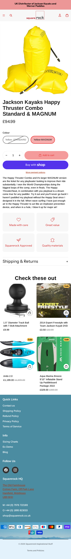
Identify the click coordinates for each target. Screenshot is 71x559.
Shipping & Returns (20, 261)
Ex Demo (8, 446)
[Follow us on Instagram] (15, 470)
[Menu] (4, 15)
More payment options (35, 172)
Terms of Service (12, 426)
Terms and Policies (35, 550)
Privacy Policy (11, 421)
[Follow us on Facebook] (6, 470)
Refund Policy (11, 416)
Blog (5, 452)
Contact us (9, 405)
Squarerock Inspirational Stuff (39, 544)
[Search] (11, 15)
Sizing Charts (10, 441)
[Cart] (67, 15)
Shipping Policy (12, 410)
